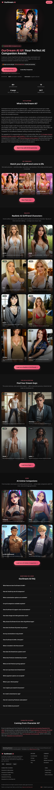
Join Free (49, 2)
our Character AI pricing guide (31, 734)
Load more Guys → (27, 465)
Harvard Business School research (29, 138)
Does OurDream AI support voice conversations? (16, 609)
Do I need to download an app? (11, 694)
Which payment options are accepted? (13, 676)
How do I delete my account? (11, 706)
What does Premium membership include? (15, 657)
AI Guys (32, 758)
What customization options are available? (15, 597)
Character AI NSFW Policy (7, 772)
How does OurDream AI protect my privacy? (15, 627)
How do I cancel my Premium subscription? (15, 700)
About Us (46, 756)
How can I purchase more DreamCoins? (14, 670)
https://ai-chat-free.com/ (27, 787)
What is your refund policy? (10, 682)
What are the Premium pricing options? (14, 663)
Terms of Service (49, 774)
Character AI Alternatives (7, 770)
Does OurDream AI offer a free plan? (13, 639)
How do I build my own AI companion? (14, 591)
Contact (45, 758)
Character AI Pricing (6, 777)
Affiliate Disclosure (33, 749)
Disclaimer (46, 762)
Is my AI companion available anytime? (14, 603)
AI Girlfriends (34, 756)
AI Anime (33, 760)
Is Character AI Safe (6, 774)
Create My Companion (26, 69)
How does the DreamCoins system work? (14, 651)
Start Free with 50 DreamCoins (27, 148)
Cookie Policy (48, 772)
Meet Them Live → (27, 200)
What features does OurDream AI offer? (14, 585)
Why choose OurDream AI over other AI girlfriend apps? (18, 621)
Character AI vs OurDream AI (15, 735)
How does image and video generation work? (15, 615)
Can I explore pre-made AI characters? (13, 688)
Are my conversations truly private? (13, 633)
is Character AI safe (41, 732)
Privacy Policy (48, 770)
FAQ (32, 762)
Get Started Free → (9, 69)
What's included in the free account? (13, 645)
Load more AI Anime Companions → (27, 563)
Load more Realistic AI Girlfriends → (27, 367)
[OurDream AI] (8, 2)
